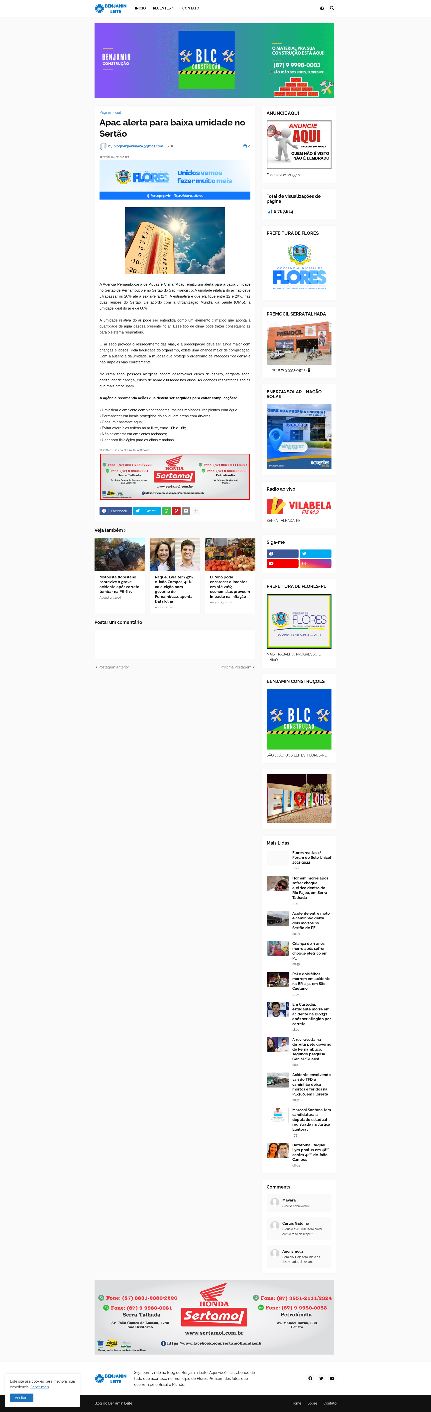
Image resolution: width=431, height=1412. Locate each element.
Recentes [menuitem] (162, 8)
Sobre (312, 1403)
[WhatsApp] (166, 511)
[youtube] (283, 563)
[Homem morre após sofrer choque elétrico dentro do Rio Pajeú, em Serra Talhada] (278, 883)
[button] (322, 8)
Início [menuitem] (140, 8)
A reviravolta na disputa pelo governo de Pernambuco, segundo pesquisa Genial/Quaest (311, 1049)
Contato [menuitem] (190, 8)
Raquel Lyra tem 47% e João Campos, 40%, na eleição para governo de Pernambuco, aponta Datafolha (174, 589)
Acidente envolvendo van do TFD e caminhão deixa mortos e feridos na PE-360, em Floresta (311, 1084)
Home (296, 1403)
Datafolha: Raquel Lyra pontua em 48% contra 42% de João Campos (310, 1152)
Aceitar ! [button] (21, 1398)
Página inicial (110, 112)
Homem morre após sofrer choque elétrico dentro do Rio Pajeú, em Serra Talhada (310, 888)
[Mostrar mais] (196, 511)
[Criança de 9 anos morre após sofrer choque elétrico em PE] (278, 948)
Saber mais (39, 1387)
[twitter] (316, 553)
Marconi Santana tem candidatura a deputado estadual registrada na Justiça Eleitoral (311, 1120)
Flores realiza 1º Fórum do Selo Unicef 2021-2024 (311, 858)
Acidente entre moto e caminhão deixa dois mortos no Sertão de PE (311, 920)
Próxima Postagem (235, 667)
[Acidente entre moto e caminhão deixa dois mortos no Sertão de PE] (278, 918)
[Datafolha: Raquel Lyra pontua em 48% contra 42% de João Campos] (278, 1150)
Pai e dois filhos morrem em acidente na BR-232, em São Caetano (311, 981)
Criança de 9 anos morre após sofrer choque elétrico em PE (309, 951)
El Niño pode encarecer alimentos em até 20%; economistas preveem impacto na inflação (230, 587)
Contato (329, 1403)
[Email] (186, 511)
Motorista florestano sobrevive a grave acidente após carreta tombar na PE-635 (119, 584)
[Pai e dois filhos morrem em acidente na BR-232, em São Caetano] (278, 979)
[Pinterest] (176, 511)
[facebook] (283, 553)
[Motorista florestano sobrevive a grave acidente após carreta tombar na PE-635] (120, 554)
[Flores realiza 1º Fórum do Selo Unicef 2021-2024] (278, 858)
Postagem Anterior (114, 667)
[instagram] (316, 563)
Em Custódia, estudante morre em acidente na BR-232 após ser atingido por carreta (311, 1014)
